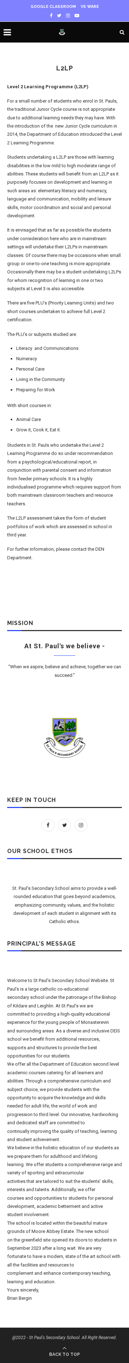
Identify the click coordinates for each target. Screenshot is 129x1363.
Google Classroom (53, 6)
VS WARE (90, 6)
